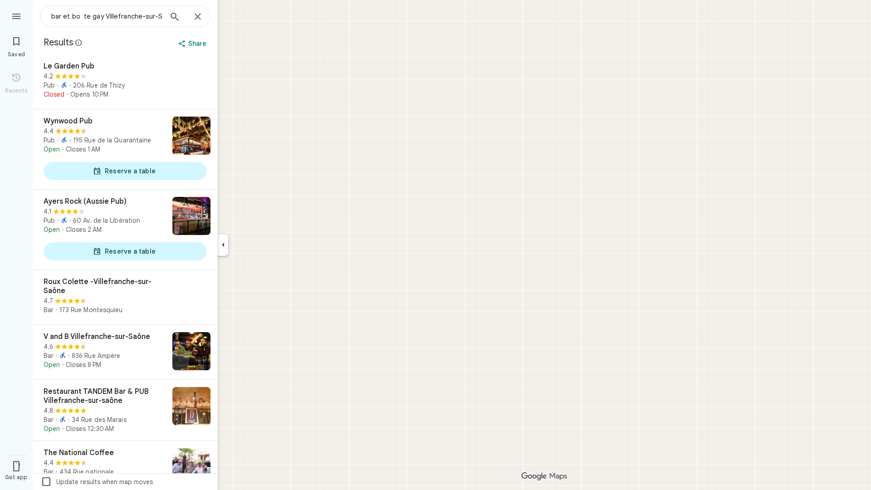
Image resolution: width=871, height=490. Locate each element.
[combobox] (106, 16)
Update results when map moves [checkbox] (97, 481)
